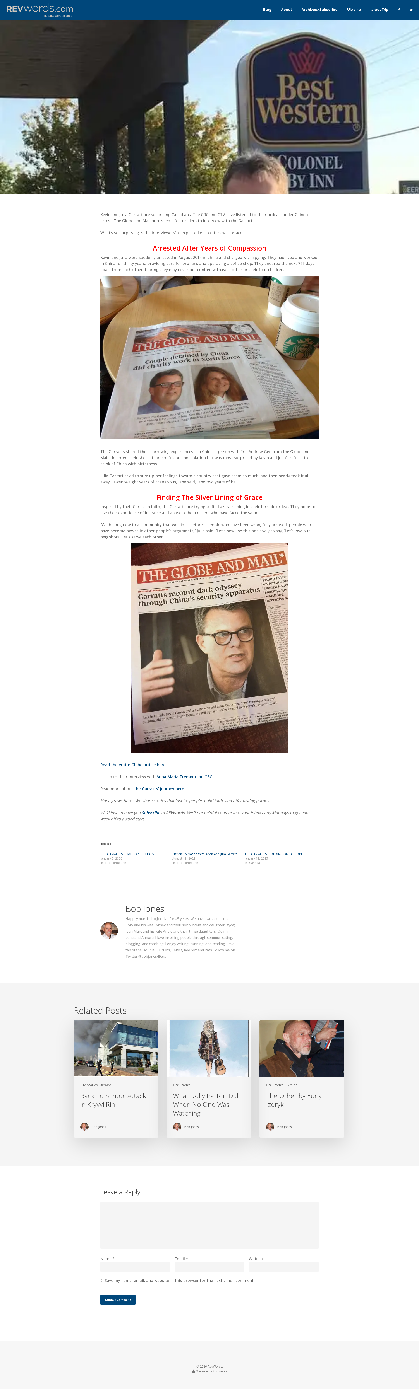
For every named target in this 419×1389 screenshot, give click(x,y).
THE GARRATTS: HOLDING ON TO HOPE (273, 854)
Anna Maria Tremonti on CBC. (184, 776)
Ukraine (106, 1085)
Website (256, 1258)
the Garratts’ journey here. (159, 788)
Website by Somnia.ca (211, 1371)
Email (181, 1258)
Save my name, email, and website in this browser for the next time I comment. (179, 1280)
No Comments (279, 144)
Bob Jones (87, 169)
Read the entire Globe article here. (133, 764)
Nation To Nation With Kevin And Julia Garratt (204, 854)
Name (107, 1258)
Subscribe (151, 812)
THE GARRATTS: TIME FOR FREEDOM (127, 854)
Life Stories (114, 169)
